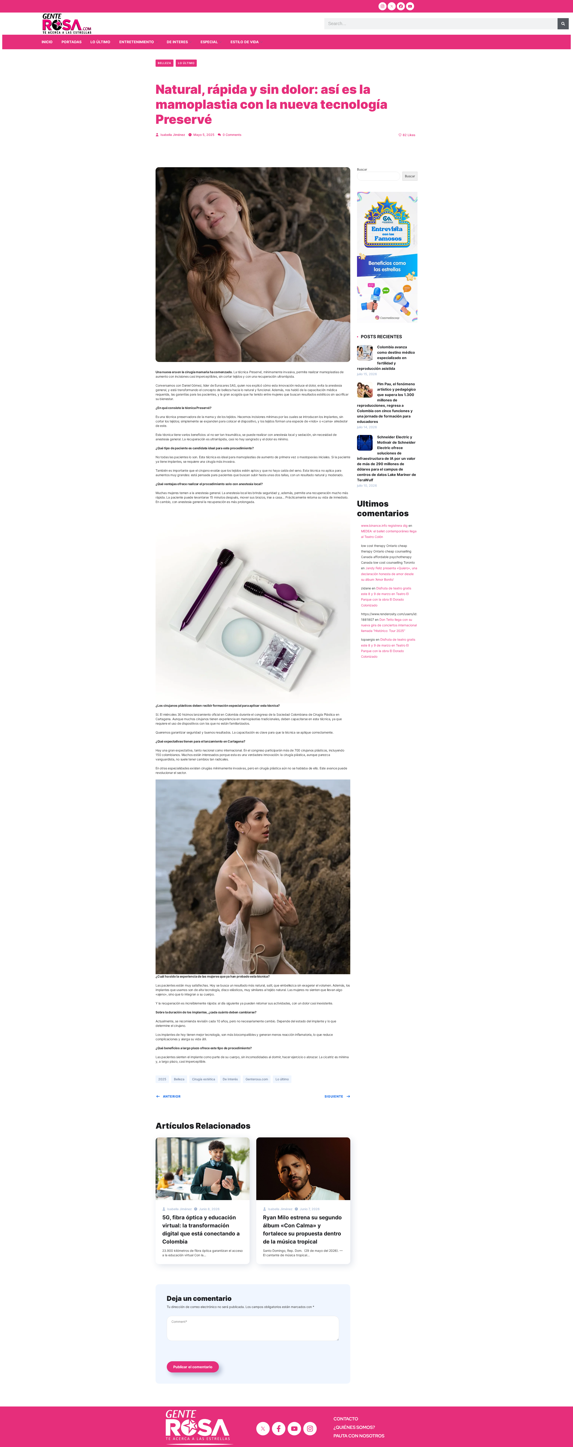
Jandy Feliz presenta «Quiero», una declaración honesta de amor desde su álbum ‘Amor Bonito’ (389, 573)
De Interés (230, 1079)
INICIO (47, 42)
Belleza (164, 63)
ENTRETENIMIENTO (136, 42)
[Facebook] (401, 6)
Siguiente (334, 1096)
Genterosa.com (257, 1079)
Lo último (186, 63)
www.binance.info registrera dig (384, 525)
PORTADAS (71, 42)
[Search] (563, 23)
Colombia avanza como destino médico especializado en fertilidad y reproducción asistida (386, 358)
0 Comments (232, 135)
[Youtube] (410, 6)
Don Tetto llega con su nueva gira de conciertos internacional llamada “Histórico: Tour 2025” (389, 625)
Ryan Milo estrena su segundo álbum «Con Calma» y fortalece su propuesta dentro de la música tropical (302, 1229)
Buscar (362, 169)
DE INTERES (177, 42)
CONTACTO (346, 1419)
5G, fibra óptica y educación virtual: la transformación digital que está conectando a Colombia (201, 1229)
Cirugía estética (203, 1079)
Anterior (172, 1096)
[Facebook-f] (278, 1428)
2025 (162, 1079)
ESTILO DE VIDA (245, 42)
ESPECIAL (209, 42)
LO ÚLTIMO (100, 42)
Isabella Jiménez (172, 135)
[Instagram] (382, 6)
